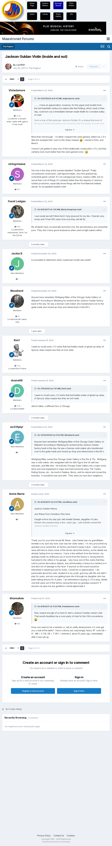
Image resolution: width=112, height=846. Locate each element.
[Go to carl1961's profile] (8, 66)
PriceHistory (71, 4)
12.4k (18, 116)
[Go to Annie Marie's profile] (17, 504)
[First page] (6, 79)
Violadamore (17, 90)
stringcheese (16, 164)
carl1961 (20, 65)
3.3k (18, 406)
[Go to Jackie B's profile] (17, 263)
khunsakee (17, 598)
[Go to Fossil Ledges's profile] (17, 211)
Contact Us (59, 835)
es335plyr (16, 426)
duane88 (17, 380)
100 (18, 623)
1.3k (18, 366)
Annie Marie (16, 493)
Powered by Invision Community (56, 842)
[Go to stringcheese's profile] (17, 174)
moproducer (69, 98)
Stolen (32, 14)
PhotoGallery (58, 15)
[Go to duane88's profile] (17, 390)
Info (71, 14)
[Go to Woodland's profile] (17, 301)
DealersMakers (45, 4)
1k (18, 316)
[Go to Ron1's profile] (17, 350)
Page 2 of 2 (33, 79)
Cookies (71, 835)
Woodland (16, 290)
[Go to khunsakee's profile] (17, 608)
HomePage (32, 4)
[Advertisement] (14, 778)
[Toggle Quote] (35, 98)
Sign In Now (79, 691)
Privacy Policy (44, 835)
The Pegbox (35, 68)
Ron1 (17, 340)
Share (80, 66)
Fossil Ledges (17, 201)
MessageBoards (58, 4)
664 (18, 226)
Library (45, 14)
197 (18, 189)
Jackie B (16, 253)
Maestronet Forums (18, 39)
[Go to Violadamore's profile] (17, 100)
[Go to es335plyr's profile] (17, 437)
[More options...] (104, 90)
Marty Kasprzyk (69, 209)
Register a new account (33, 691)
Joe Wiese (67, 502)
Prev (12, 79)
